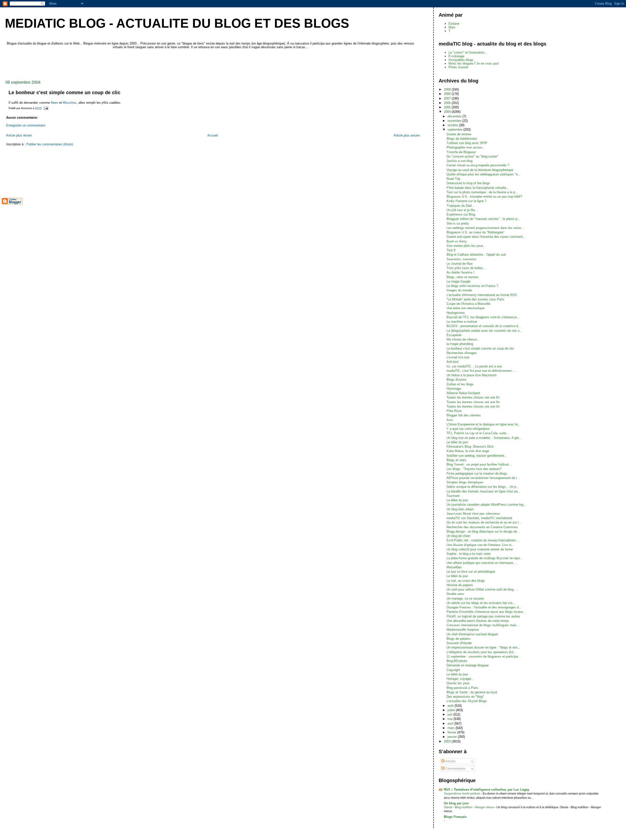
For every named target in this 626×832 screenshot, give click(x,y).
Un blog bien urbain (460, 509)
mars (451, 728)
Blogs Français (455, 817)
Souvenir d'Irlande (459, 643)
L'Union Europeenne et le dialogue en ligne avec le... (484, 424)
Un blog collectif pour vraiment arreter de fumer (480, 549)
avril (450, 723)
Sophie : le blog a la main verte (469, 554)
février (452, 732)
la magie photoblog (460, 344)
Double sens (455, 594)
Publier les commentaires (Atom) (49, 144)
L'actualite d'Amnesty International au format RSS (482, 295)
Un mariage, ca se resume (465, 598)
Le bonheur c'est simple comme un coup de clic (480, 348)
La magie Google (458, 281)
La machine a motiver (462, 321)
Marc (452, 27)
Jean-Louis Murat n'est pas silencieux (473, 513)
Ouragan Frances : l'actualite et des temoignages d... (484, 607)
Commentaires (455, 768)
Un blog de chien (458, 536)
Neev (54, 102)
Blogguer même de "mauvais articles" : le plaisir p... (483, 219)
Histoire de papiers (460, 585)
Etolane (453, 23)
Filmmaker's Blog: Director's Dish (470, 446)
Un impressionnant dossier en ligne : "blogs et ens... (484, 647)
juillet (451, 710)
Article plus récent (19, 135)
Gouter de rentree (459, 134)
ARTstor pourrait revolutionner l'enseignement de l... (483, 478)
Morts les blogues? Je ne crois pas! (473, 63)
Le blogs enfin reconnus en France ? (472, 286)
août (451, 705)
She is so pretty (458, 223)
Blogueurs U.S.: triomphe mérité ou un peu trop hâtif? (484, 196)
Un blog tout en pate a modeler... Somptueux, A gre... (484, 438)
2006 (448, 103)
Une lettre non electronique (465, 308)
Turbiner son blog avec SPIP (467, 143)
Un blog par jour (456, 803)
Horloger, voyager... (460, 679)
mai (450, 719)
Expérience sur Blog (461, 214)
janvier (452, 737)
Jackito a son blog (459, 161)
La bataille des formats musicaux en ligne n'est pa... (483, 491)
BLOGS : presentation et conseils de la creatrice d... (484, 326)
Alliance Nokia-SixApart (463, 393)
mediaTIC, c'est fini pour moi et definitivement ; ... (482, 371)
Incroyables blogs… (462, 60)
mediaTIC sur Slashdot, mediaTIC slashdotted (479, 518)
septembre (455, 129)
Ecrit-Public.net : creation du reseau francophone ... (483, 540)
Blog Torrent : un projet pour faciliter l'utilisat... (479, 464)
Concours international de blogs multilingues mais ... (484, 625)
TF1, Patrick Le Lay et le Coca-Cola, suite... (478, 433)
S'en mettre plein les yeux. (465, 246)
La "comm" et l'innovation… (468, 52)
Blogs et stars (456, 460)
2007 (448, 98)
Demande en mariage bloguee (468, 665)
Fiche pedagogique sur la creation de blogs (477, 473)
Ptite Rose (454, 411)
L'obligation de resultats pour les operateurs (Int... (481, 652)
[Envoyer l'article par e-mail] (45, 108)
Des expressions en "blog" (465, 696)
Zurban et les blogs (460, 384)
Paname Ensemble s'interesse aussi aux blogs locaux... (486, 612)
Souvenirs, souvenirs (461, 259)
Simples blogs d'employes (465, 482)
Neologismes (456, 313)
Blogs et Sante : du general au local (472, 692)
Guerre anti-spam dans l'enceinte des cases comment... (486, 237)
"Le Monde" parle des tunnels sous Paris (475, 299)
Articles (450, 761)
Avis (450, 420)
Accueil (212, 135)
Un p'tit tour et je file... (462, 210)
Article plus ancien (407, 135)
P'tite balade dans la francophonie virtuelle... (478, 188)
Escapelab (454, 335)
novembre (454, 121)
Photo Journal (458, 67)
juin (450, 714)
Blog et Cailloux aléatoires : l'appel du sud (476, 254)
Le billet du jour (457, 442)
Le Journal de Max (460, 263)
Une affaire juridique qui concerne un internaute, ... (482, 563)
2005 (448, 107)
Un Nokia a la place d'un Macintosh (471, 375)
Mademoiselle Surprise (463, 629)
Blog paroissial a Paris (462, 688)
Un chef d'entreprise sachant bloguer (472, 634)
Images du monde (459, 290)
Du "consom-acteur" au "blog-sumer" (472, 156)
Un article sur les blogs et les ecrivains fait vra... (481, 603)
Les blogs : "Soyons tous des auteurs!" (474, 469)
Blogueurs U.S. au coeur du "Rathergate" (475, 232)
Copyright (453, 670)
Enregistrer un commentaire (25, 125)
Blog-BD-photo (457, 661)
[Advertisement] (90, 63)
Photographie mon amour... (466, 147)
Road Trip (453, 179)
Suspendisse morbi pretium (462, 793)
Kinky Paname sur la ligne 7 (466, 201)
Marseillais (454, 567)
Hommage (454, 388)
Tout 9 (451, 250)
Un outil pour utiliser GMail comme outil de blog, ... (482, 589)
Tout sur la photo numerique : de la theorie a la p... (482, 192)
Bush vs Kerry (457, 241)
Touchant (453, 496)
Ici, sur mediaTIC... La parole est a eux (474, 366)
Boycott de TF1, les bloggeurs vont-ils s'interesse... (483, 317)
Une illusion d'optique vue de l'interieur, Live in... (480, 545)
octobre (453, 125)
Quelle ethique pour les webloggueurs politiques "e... (484, 174)
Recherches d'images (462, 353)
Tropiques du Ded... (460, 205)
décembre (454, 116)
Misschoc (70, 102)
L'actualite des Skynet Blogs (467, 701)
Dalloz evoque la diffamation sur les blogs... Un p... (483, 487)
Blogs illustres (457, 379)
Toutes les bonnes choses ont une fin (473, 397)
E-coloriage (456, 56)
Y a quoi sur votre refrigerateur (468, 429)
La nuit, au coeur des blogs (466, 580)
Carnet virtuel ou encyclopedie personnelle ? (478, 165)
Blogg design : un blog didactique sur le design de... (483, 531)
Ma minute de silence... (463, 339)
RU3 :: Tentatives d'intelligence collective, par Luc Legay (486, 789)
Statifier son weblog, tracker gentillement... (477, 455)
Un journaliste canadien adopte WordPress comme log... (486, 504)
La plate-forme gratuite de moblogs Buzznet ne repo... (485, 558)
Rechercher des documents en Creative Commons (482, 527)
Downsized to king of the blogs (468, 183)
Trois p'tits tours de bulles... (466, 268)
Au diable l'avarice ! (460, 272)
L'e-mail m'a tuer (458, 357)
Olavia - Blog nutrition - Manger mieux (469, 807)
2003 (448, 741)
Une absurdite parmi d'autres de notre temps (478, 621)
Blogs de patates (458, 638)
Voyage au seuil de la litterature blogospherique (480, 170)
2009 (448, 89)
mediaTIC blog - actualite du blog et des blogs (177, 23)
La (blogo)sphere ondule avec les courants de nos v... (484, 330)
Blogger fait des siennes (464, 415)
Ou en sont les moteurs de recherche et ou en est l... (484, 522)
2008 (448, 94)
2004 (448, 112)
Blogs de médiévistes (462, 138)
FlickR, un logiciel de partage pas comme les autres (483, 616)
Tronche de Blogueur (461, 152)
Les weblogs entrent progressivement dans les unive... (485, 228)
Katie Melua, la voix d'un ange (468, 451)
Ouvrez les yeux (458, 683)
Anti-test (452, 362)
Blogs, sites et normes (463, 277)
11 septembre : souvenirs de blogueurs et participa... (484, 656)
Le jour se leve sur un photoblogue (471, 571)
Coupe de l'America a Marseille (468, 304)
